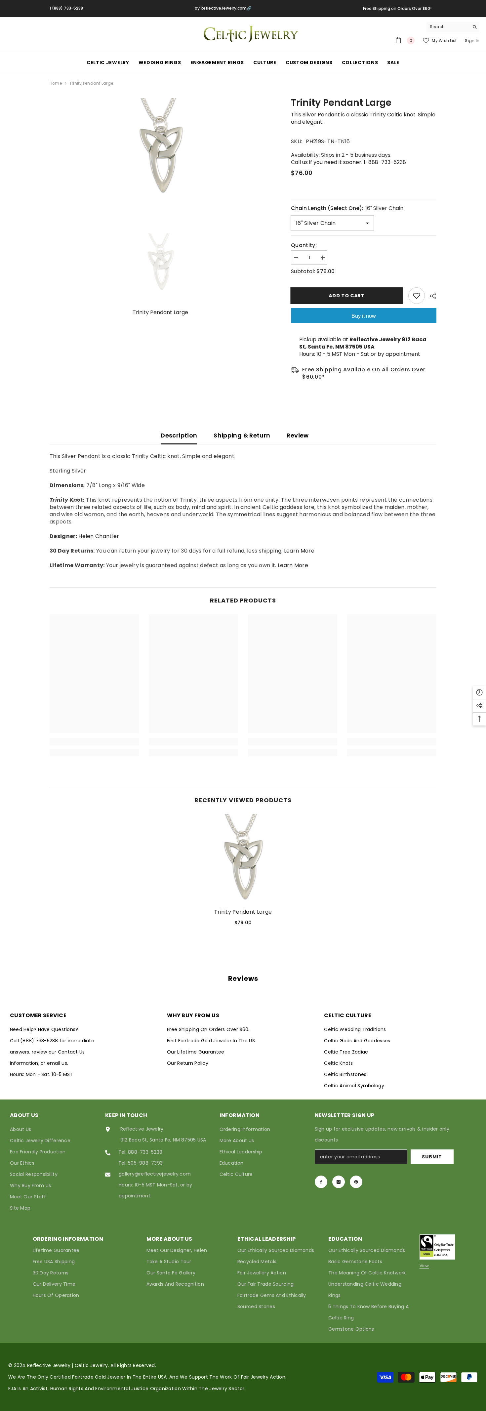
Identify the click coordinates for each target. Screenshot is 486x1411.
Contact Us (71, 1052)
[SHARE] (430, 296)
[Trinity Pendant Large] (243, 858)
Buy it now (363, 316)
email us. (57, 1063)
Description (179, 435)
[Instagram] (338, 1182)
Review (297, 435)
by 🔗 (223, 8)
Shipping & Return (242, 435)
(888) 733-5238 (40, 1040)
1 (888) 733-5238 (66, 8)
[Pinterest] (356, 1182)
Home (56, 83)
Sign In (472, 40)
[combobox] (447, 27)
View (424, 1265)
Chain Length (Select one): (347, 208)
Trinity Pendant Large (243, 912)
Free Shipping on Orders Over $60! (397, 8)
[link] (94, 741)
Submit (432, 1156)
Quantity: (304, 245)
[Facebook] (321, 1182)
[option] (160, 147)
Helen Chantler (98, 536)
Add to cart (347, 295)
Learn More (299, 551)
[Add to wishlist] (416, 295)
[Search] (452, 27)
